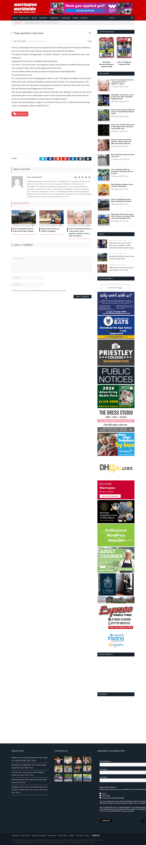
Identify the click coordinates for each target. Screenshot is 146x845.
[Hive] (115, 523)
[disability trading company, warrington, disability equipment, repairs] (116, 647)
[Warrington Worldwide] (27, 8)
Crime (37, 23)
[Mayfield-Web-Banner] (115, 314)
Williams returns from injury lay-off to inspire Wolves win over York (121, 269)
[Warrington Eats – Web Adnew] (115, 338)
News (15, 18)
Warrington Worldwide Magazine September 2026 (106, 64)
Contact (87, 835)
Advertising (15, 835)
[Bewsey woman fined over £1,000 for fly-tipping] (51, 218)
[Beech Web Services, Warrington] (115, 546)
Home (27, 23)
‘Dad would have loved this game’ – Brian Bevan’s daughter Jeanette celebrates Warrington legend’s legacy (121, 245)
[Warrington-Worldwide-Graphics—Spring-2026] (115, 572)
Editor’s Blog (62, 835)
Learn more (104, 811)
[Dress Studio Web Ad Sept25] (115, 431)
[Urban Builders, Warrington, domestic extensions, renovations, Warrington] (115, 603)
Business (43, 18)
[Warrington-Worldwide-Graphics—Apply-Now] (91, 13)
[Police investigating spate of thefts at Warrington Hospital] (24, 218)
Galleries (72, 835)
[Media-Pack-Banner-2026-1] (115, 407)
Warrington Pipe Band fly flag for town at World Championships (121, 257)
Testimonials (52, 835)
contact (84, 18)
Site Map (79, 835)
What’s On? (24, 18)
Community (54, 18)
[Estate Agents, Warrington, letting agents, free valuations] (115, 499)
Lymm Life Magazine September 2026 (124, 63)
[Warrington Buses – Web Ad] (115, 455)
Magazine (66, 18)
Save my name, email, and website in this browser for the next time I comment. (39, 290)
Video (101, 234)
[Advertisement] (52, 135)
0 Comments (22, 114)
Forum (75, 18)
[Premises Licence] (115, 384)
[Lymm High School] (116, 595)
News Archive (25, 835)
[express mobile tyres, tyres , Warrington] (115, 631)
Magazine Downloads (39, 835)
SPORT (34, 18)
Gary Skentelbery (19, 41)
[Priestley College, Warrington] (115, 365)
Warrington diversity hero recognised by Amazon (27, 779)
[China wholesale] (115, 479)
